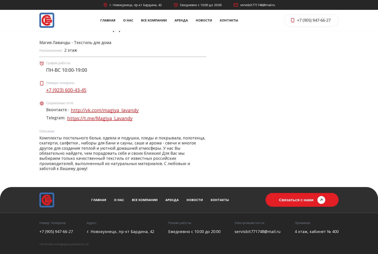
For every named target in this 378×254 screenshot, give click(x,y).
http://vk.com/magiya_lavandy (105, 110)
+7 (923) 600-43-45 (66, 90)
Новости (204, 20)
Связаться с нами (296, 200)
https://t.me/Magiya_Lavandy (100, 118)
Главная (107, 20)
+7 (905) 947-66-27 (56, 231)
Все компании (154, 20)
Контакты (229, 20)
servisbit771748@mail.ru (257, 5)
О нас (128, 20)
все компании (145, 200)
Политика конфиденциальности (64, 244)
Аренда (181, 20)
